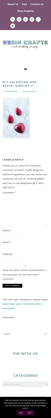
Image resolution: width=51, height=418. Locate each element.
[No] (47, 407)
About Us (12, 4)
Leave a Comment (29, 91)
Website (8, 254)
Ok (21, 413)
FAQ (24, 4)
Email (7, 242)
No (30, 413)
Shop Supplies (25, 11)
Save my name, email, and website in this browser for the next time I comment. (24, 274)
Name (7, 230)
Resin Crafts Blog (25, 50)
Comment (9, 192)
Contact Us (37, 4)
